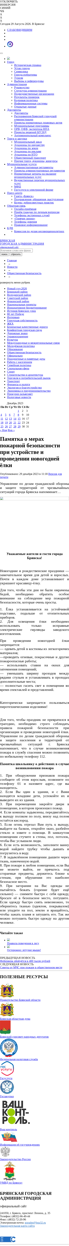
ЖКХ (10, 323)
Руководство (21, 87)
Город (10, 61)
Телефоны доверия (25, 221)
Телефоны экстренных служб (32, 215)
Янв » (11, 430)
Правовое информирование (31, 224)
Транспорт (13, 381)
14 (14, 418)
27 (10, 426)
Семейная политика (19, 365)
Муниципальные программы (31, 125)
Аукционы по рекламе (27, 151)
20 (10, 422)
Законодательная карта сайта (17, 1225)
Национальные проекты (21, 304)
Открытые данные (25, 106)
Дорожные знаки (17, 333)
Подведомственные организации (34, 93)
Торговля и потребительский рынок (29, 378)
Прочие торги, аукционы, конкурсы (36, 160)
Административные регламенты (33, 167)
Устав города (22, 68)
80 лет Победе (15, 314)
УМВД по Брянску (11, 1182)
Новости (12, 266)
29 (19, 426)
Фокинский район (18, 301)
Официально (15, 355)
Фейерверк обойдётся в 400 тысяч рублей (25, 961)
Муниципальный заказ (28, 141)
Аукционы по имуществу (29, 145)
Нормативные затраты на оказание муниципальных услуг (35, 175)
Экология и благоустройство (24, 387)
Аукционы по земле (26, 148)
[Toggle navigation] (1, 53)
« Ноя (3, 430)
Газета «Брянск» (24, 196)
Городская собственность (22, 320)
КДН (10, 228)
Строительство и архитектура (25, 374)
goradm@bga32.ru (35, 1222)
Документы (14, 109)
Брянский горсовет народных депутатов (24, 1036)
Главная (12, 260)
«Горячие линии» (24, 218)
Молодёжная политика (21, 346)
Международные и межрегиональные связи (33, 342)
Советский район (17, 298)
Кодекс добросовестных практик (34, 202)
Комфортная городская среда (24, 330)
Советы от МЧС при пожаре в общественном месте (31, 967)
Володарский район (19, 294)
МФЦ (17, 186)
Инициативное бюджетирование (27, 307)
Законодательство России (15, 1159)
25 (2, 426)
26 (6, 426)
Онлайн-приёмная (25, 208)
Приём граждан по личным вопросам (36, 212)
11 (2, 418)
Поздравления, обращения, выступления (38, 199)
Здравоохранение (17, 336)
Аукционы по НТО (26, 154)
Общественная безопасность (24, 273)
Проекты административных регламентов (39, 170)
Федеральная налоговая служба (19, 1059)
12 (6, 418)
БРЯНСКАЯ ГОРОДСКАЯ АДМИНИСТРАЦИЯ (22, 243)
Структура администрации (30, 90)
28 (14, 426)
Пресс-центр (14, 192)
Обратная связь (16, 205)
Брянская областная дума (15, 1018)
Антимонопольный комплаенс (32, 135)
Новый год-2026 (17, 288)
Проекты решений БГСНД (30, 132)
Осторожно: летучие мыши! (24, 950)
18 (2, 422)
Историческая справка (27, 65)
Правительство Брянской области (20, 999)
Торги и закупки (17, 138)
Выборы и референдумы (29, 81)
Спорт (11, 371)
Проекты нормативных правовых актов (38, 122)
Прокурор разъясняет (20, 394)
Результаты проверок (26, 97)
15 (19, 418)
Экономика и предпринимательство (29, 390)
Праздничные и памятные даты (26, 358)
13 (10, 418)
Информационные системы (30, 103)
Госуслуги (6, 1078)
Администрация (17, 84)
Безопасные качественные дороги (27, 326)
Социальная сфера (18, 368)
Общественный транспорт (30, 157)
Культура (12, 339)
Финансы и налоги (18, 384)
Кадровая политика (26, 100)
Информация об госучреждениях (20, 1144)
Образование (15, 349)
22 (19, 422)
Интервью (13, 317)
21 (14, 422)
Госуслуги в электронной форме (33, 189)
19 (6, 422)
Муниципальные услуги (22, 164)
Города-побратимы (25, 74)
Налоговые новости (19, 397)
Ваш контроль (8, 1129)
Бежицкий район (17, 291)
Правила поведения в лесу (23, 943)
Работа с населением (19, 362)
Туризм (18, 77)
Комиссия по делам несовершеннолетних (39, 231)
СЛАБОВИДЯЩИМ (19, 29)
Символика (21, 71)
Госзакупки (7, 1096)
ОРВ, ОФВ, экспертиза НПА (31, 129)
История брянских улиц (21, 310)
